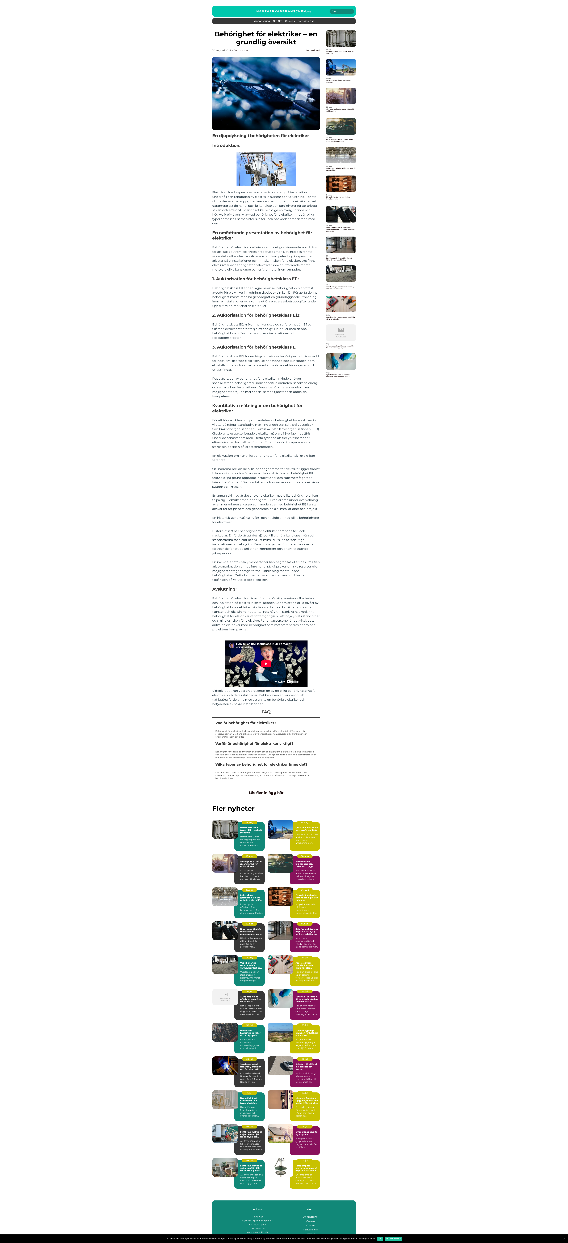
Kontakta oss (306, 21)
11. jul (249, 1092)
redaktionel (312, 50)
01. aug (305, 923)
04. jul (305, 1126)
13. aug (304, 822)
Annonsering (262, 21)
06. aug (250, 890)
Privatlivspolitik (393, 1239)
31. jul (305, 957)
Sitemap (310, 1234)
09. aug (250, 856)
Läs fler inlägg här (266, 792)
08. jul (305, 1092)
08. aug (305, 856)
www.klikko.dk (260, 1232)
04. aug (305, 890)
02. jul (249, 1160)
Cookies (290, 21)
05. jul (249, 1126)
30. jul (249, 1025)
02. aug (249, 923)
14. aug (249, 822)
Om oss (277, 21)
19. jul (305, 1059)
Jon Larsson (241, 50)
